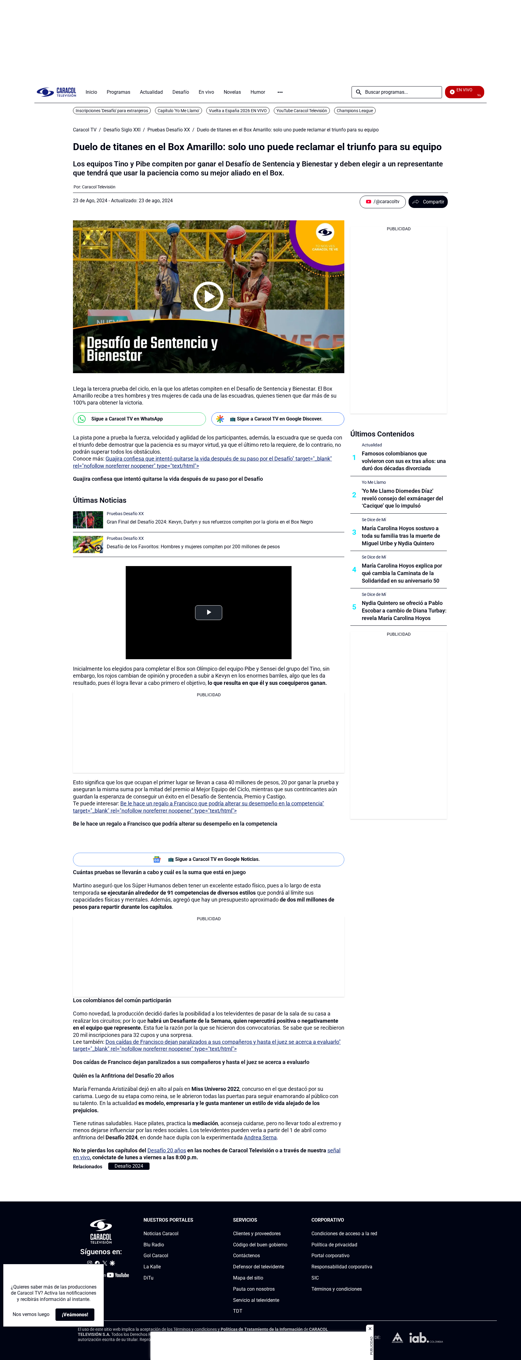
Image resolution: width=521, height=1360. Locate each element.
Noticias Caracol (161, 1233)
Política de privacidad (334, 1244)
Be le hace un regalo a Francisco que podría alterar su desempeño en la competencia (175, 823)
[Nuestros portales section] (195, 1220)
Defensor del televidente (258, 1267)
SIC (315, 1278)
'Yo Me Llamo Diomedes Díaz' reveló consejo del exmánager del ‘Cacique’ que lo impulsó (402, 498)
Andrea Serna (260, 1137)
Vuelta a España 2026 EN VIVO (238, 110)
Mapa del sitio (248, 1278)
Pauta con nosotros (254, 1289)
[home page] (56, 92)
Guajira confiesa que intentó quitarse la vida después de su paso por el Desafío (168, 479)
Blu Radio (154, 1244)
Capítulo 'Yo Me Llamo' (178, 110)
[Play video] (209, 297)
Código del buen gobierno (260, 1244)
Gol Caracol (156, 1255)
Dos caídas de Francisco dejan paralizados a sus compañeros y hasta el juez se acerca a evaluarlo (191, 1062)
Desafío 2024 (129, 1166)
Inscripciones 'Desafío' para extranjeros (112, 110)
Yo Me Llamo (374, 482)
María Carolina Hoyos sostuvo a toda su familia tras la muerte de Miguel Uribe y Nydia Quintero (401, 535)
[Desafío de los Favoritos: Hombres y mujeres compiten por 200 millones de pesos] (88, 544)
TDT (237, 1311)
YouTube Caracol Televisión (301, 110)
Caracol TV (84, 130)
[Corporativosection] (375, 1220)
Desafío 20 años (166, 1150)
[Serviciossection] (285, 1220)
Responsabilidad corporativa (341, 1267)
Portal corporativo (330, 1255)
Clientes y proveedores (257, 1233)
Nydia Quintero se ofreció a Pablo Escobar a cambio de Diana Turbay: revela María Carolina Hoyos (404, 610)
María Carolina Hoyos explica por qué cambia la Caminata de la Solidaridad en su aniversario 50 (402, 573)
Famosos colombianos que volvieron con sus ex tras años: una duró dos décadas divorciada (404, 461)
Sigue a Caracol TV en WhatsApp (127, 419)
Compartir (433, 202)
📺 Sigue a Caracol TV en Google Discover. (276, 419)
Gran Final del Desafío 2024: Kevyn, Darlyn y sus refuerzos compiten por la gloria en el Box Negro (210, 522)
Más (280, 92)
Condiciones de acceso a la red (344, 1233)
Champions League (355, 110)
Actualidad (372, 444)
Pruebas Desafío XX (168, 130)
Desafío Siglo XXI (122, 130)
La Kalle (152, 1267)
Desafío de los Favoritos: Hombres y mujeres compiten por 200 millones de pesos (193, 546)
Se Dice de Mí (374, 519)
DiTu (148, 1278)
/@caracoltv (386, 201)
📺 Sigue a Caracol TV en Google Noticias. (214, 859)
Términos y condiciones (336, 1289)
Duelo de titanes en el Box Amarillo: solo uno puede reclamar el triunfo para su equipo (288, 130)
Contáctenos (246, 1255)
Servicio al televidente (256, 1300)
